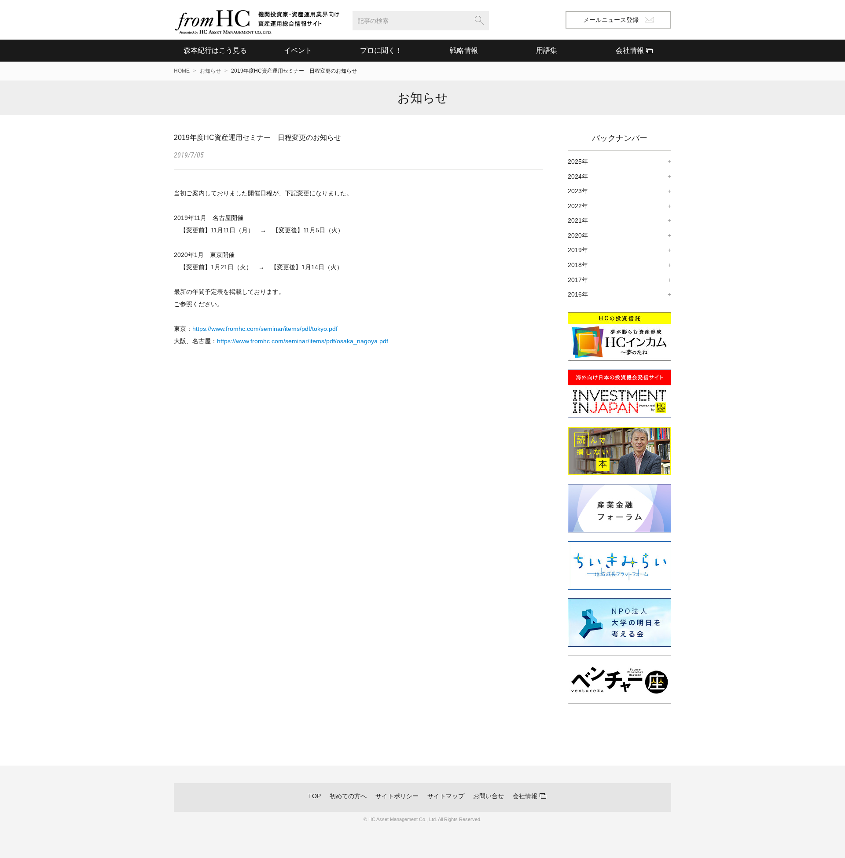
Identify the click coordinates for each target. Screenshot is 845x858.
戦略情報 (464, 50)
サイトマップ (445, 795)
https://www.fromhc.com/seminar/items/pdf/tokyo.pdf (265, 328)
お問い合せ (488, 795)
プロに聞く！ (381, 50)
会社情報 (525, 795)
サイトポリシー (397, 795)
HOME (182, 71)
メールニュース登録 (611, 19)
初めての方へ (348, 795)
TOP (314, 795)
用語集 (546, 50)
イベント (298, 50)
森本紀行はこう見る (215, 50)
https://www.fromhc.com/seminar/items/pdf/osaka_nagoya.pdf (302, 341)
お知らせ (210, 71)
